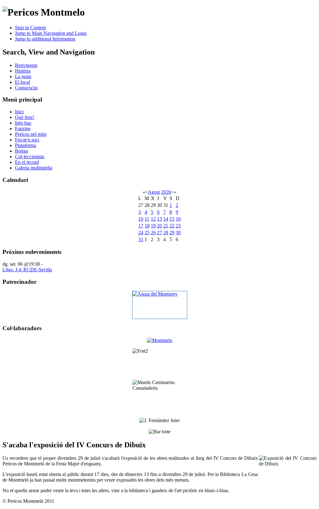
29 (171, 232)
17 (140, 225)
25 (147, 232)
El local (22, 82)
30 (178, 232)
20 (159, 225)
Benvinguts (26, 65)
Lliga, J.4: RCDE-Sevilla (27, 269)
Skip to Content (30, 27)
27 (159, 232)
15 (171, 218)
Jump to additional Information (45, 38)
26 (153, 232)
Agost (154, 192)
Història (23, 71)
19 (153, 225)
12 (153, 218)
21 (165, 225)
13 (159, 218)
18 (147, 225)
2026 (166, 192)
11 (147, 218)
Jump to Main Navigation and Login (51, 33)
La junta (23, 76)
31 (140, 239)
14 (165, 218)
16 (178, 218)
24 (140, 232)
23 (178, 225)
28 (165, 232)
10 (140, 218)
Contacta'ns (26, 87)
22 (171, 225)
